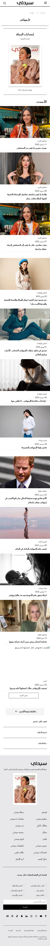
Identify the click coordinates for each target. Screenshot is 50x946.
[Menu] (45, 2)
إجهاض (31, 12)
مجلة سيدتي (19, 812)
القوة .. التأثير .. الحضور (40, 721)
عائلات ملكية (42, 491)
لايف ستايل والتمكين (37, 885)
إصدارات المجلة (25, 34)
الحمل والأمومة (17, 895)
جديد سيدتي (18, 832)
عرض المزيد (24, 695)
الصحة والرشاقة (17, 885)
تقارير (45, 839)
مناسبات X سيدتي (17, 819)
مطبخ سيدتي (41, 819)
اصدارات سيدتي (40, 852)
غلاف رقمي (19, 852)
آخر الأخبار (19, 859)
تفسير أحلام (43, 542)
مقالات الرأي (42, 826)
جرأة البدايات (42, 743)
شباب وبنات (43, 440)
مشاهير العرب (42, 141)
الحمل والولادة (42, 293)
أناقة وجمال (40, 895)
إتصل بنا (11, 930)
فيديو (44, 812)
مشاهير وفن (40, 890)
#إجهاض (25, 19)
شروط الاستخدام (42, 930)
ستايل (44, 832)
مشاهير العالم (42, 635)
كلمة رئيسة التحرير (27, 712)
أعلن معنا (18, 930)
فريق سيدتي (19, 839)
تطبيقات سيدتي (17, 846)
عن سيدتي (19, 826)
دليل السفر (42, 859)
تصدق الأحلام (42, 732)
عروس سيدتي (41, 846)
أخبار (45, 681)
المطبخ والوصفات (16, 890)
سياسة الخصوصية (29, 930)
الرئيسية (42, 12)
